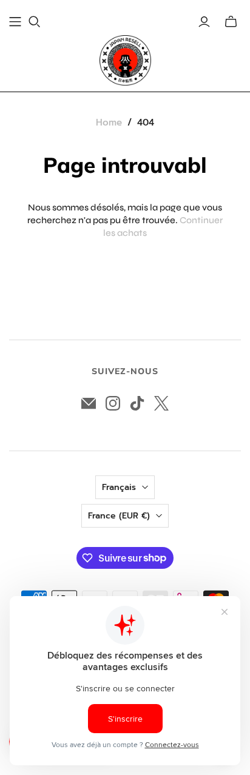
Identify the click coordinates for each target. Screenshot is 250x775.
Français (119, 487)
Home (109, 122)
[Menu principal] (15, 22)
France (119, 515)
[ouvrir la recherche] (35, 22)
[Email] (88, 403)
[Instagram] (113, 403)
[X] (161, 403)
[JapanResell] (125, 60)
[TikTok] (137, 403)
